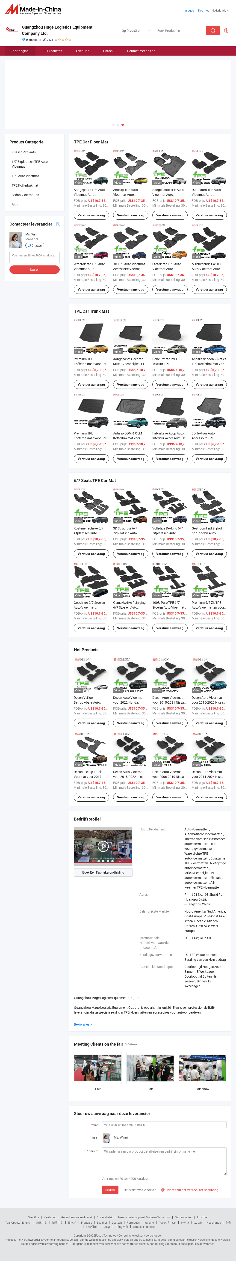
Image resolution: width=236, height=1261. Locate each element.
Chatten (37, 223)
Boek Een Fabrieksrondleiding (103, 850)
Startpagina (20, 51)
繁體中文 (57, 1200)
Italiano (149, 1200)
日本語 (72, 1200)
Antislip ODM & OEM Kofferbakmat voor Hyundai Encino (127, 416)
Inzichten (202, 1195)
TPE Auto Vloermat (25, 154)
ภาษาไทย (91, 1205)
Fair (98, 1067)
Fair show (202, 1067)
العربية (198, 1200)
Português (133, 1200)
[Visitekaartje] (58, 202)
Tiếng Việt (121, 1205)
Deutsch (117, 1200)
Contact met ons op (141, 51)
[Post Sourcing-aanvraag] (226, 30)
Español (102, 1200)
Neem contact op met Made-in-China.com (144, 1195)
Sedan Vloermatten (25, 173)
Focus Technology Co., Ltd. (111, 1213)
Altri (15, 182)
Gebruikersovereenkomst (76, 1195)
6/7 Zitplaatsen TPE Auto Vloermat (30, 142)
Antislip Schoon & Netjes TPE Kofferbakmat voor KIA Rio (209, 342)
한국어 (185, 1200)
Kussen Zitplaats (24, 130)
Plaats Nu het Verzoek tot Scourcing (189, 1168)
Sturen (110, 1168)
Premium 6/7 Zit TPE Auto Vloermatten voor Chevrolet (208, 585)
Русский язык (167, 1200)
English (26, 1200)
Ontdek (108, 51)
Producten (54, 51)
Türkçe (106, 1205)
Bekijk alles (81, 1002)
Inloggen (190, 10)
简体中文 (41, 1200)
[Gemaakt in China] (34, 9)
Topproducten (183, 1195)
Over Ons (82, 51)
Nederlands (213, 1200)
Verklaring (50, 1195)
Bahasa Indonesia (144, 1205)
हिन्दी (228, 1200)
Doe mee (203, 10)
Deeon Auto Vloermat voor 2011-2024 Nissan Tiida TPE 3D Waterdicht (209, 755)
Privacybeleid (105, 1195)
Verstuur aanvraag (91, 193)
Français (86, 1200)
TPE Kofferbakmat (25, 163)
